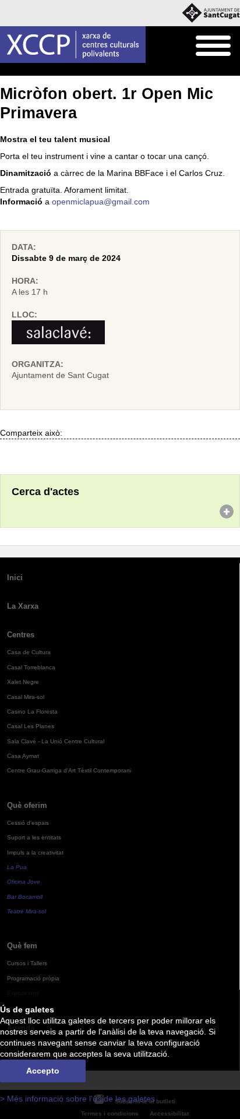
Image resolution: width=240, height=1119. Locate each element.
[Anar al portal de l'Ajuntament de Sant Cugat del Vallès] (211, 13)
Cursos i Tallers (27, 963)
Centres (20, 634)
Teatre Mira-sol (26, 911)
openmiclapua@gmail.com (101, 201)
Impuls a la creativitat (35, 852)
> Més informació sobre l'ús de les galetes (77, 1099)
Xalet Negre (23, 682)
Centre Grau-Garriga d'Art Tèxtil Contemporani (69, 770)
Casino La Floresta (32, 711)
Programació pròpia (83, 70)
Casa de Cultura (29, 652)
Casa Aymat (23, 756)
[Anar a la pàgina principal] (73, 44)
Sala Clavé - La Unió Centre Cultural (55, 741)
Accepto (42, 1071)
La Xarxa (22, 606)
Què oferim (27, 805)
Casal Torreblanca (31, 667)
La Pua (17, 867)
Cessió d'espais (28, 823)
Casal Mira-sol (25, 697)
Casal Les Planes (30, 726)
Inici (6, 70)
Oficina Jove (23, 881)
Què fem (32, 70)
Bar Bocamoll (25, 897)
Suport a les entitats (34, 837)
